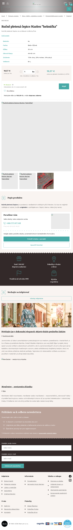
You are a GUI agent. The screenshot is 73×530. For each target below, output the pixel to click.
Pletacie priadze (13, 16)
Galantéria (8, 491)
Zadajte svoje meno (9, 443)
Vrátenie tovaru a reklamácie (56, 485)
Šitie (4, 391)
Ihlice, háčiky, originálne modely (32, 16)
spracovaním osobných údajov (47, 433)
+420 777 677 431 (14, 223)
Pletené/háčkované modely (54, 16)
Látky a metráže (10, 487)
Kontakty (7, 512)
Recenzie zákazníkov (11, 509)
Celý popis (5, 36)
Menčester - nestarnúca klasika (17, 387)
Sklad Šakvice (32, 506)
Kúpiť (64, 86)
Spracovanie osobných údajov (58, 494)
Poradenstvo (31, 481)
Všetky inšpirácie (36, 298)
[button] (8, 85)
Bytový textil (8, 481)
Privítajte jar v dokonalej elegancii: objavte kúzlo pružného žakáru (33, 331)
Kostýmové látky (8, 336)
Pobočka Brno (32, 512)
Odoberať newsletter (13, 466)
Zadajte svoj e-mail (9, 454)
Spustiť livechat (36, 245)
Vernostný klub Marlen (35, 484)
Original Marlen (9, 494)
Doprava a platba (57, 481)
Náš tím (7, 506)
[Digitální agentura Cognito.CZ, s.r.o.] (40, 524)
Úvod (3, 16)
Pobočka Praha (32, 509)
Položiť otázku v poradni (36, 239)
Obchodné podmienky (59, 490)
